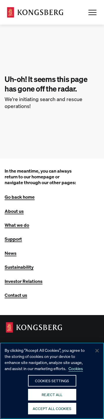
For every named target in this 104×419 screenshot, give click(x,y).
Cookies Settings (52, 380)
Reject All (52, 394)
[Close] (97, 350)
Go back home (20, 197)
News (10, 253)
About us (14, 211)
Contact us (16, 295)
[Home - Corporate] (35, 12)
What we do (17, 225)
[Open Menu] (92, 12)
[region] (52, 381)
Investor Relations (23, 281)
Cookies (75, 368)
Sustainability (19, 267)
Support (13, 239)
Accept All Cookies (52, 408)
